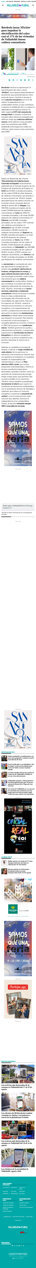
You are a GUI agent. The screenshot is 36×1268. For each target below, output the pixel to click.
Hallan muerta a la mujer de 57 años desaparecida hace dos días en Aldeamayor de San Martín (20, 863)
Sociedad (22, 1191)
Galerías (22, 1193)
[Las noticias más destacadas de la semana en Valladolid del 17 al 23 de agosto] (18, 1074)
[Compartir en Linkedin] (29, 80)
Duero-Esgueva (7, 1211)
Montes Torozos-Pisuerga (8, 1208)
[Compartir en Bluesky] (21, 80)
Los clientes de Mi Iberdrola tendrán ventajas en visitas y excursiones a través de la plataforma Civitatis (16, 1115)
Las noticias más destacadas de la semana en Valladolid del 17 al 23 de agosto (16, 1087)
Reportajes (14, 1193)
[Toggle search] (33, 5)
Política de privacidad (26, 1207)
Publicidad (29, 1216)
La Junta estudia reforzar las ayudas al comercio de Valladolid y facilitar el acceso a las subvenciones (21, 774)
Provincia (17, 1)
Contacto (18, 1220)
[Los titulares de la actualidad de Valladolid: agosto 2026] (18, 1158)
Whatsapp (29, 506)
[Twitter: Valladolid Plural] (21, 73)
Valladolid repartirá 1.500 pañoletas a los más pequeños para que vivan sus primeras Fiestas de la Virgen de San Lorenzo (21, 783)
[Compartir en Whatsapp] (33, 80)
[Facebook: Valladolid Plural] (23, 73)
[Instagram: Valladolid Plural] (25, 73)
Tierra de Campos (8, 1205)
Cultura (13, 1191)
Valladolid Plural (14, 73)
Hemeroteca (7, 1216)
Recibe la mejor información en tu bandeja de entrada (16, 513)
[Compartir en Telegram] (25, 80)
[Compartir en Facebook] (13, 80)
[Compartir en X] (17, 80)
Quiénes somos (24, 1203)
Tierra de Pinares (8, 1203)
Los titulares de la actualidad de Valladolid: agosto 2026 (14, 1170)
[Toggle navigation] (2, 5)
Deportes (6, 1193)
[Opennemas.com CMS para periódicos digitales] (18, 1256)
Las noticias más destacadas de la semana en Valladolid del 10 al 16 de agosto (16, 1143)
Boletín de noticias (18, 1216)
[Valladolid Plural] (18, 5)
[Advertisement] (18, 483)
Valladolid (9, 1)
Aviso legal (22, 1205)
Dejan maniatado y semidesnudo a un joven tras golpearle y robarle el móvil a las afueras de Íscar (21, 758)
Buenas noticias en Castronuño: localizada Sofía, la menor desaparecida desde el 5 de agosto (19, 871)
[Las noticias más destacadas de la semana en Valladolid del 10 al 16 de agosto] (18, 1130)
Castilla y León (26, 1)
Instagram (6, 508)
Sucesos (5, 1191)
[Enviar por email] (9, 80)
